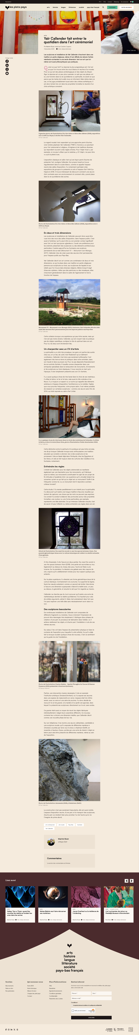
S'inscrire (91, 1017)
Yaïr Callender (49, 828)
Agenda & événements (55, 991)
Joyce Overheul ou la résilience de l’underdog (20, 912)
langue (69, 960)
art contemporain (50, 824)
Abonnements (9, 986)
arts (70, 953)
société (69, 967)
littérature (69, 963)
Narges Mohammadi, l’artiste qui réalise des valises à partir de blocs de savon (86, 913)
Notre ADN (30, 986)
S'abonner (112, 7)
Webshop (116, 2)
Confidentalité (53, 996)
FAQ (104, 2)
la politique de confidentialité (95, 1005)
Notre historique (31, 988)
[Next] (132, 881)
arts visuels (61, 824)
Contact (110, 2)
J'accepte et (87, 1005)
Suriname (79, 824)
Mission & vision (31, 991)
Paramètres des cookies (56, 998)
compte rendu (48, 909)
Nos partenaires (9, 991)
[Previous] (126, 881)
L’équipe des (33, 993)
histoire (69, 956)
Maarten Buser (50, 46)
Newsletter (8, 2)
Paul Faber (42, 919)
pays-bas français (69, 970)
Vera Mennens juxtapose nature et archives (118, 912)
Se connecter (124, 2)
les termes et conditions (82, 1005)
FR (99, 2)
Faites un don (125, 7)
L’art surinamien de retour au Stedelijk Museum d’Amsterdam (52, 912)
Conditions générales (55, 993)
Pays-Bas (70, 824)
